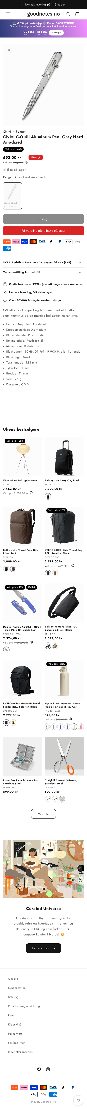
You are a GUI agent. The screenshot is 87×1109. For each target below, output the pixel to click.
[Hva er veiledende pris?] (26, 162)
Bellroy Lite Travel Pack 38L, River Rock (21, 552)
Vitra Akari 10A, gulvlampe (20, 480)
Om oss (13, 979)
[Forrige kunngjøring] (7, 4)
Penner (21, 131)
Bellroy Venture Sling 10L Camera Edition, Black (61, 628)
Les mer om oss (43, 948)
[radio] (12, 195)
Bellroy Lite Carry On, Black (62, 480)
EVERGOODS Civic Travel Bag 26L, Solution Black (63, 552)
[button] (8, 14)
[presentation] (47, 726)
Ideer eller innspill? (21, 1052)
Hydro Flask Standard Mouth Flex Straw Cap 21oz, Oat (62, 705)
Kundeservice (16, 988)
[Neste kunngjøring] (79, 4)
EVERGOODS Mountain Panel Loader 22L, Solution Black (21, 705)
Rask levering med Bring (24, 1006)
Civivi (7, 131)
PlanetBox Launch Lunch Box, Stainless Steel (21, 782)
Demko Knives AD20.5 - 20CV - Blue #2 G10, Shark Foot (22, 628)
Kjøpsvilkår (15, 1024)
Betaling (13, 997)
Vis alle (43, 814)
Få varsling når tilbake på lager (43, 230)
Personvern (15, 1034)
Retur (11, 1015)
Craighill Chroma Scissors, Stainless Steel (61, 782)
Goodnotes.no (48, 1101)
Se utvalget (56, 32)
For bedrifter (16, 1043)
